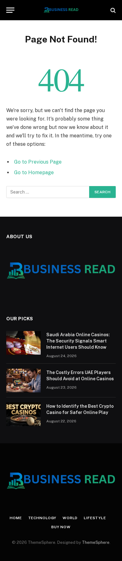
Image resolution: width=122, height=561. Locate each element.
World (70, 518)
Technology (42, 518)
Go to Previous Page (38, 162)
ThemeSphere (95, 542)
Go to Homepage (34, 172)
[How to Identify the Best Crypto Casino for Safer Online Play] (23, 414)
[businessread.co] (61, 10)
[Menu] (10, 10)
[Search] (112, 10)
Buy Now (61, 527)
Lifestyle (95, 518)
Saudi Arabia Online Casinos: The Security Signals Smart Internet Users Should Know (78, 341)
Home (16, 518)
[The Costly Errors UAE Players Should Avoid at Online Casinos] (23, 380)
